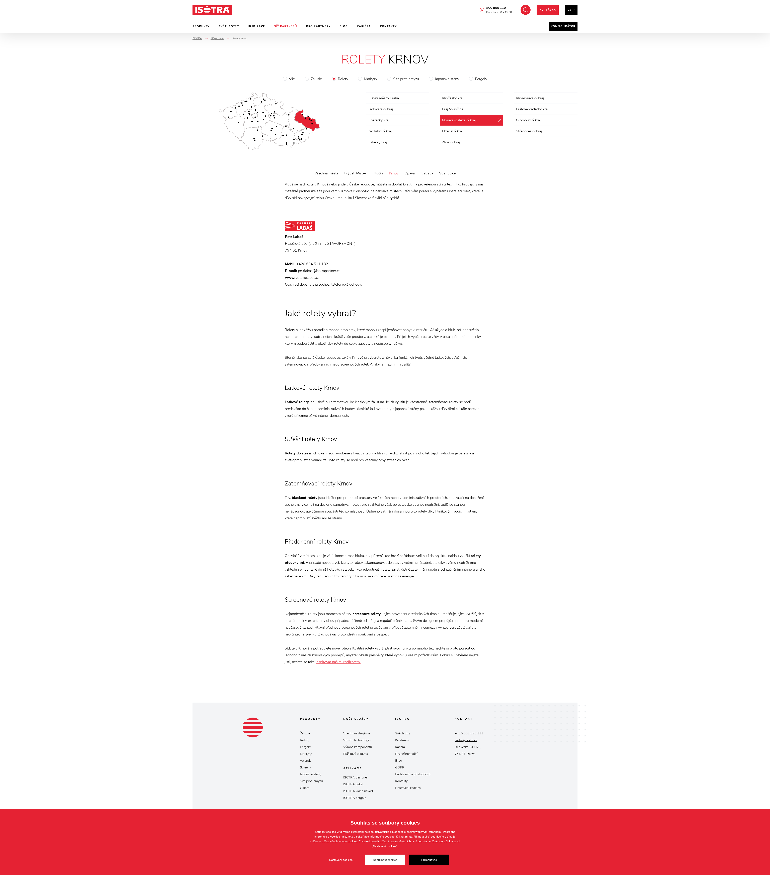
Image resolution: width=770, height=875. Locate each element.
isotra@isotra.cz (466, 740)
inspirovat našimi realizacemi (338, 662)
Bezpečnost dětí (406, 754)
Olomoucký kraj (528, 120)
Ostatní (305, 788)
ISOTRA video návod (358, 791)
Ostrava (427, 173)
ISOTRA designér (355, 777)
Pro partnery (318, 26)
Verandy (305, 760)
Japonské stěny (447, 79)
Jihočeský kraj (452, 98)
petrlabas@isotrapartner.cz (319, 270)
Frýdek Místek (355, 173)
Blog (343, 26)
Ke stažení (402, 740)
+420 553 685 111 (469, 733)
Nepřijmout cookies (385, 859)
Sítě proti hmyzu (406, 79)
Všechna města (326, 173)
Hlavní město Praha (383, 98)
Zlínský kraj (451, 142)
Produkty (201, 26)
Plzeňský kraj (452, 131)
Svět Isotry (402, 733)
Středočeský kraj (529, 131)
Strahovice (447, 173)
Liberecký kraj (378, 120)
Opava (409, 173)
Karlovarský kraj (380, 109)
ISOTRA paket (353, 784)
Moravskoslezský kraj (459, 120)
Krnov (393, 173)
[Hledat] (526, 10)
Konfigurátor (563, 26)
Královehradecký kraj (532, 109)
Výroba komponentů (357, 747)
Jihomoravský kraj (530, 98)
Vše (292, 79)
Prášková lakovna (355, 754)
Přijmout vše (429, 859)
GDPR (399, 767)
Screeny (305, 767)
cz (569, 10)
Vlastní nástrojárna (356, 733)
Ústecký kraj (377, 142)
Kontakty (388, 26)
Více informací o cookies (378, 836)
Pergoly (481, 79)
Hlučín (378, 173)
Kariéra (364, 26)
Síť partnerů (285, 26)
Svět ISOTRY (229, 26)
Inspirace (256, 26)
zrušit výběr (499, 120)
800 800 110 (496, 8)
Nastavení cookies (408, 788)
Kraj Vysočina (452, 109)
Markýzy (370, 79)
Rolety (343, 79)
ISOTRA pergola (354, 798)
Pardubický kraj (380, 131)
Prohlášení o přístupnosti (413, 774)
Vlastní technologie (357, 740)
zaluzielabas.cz (307, 277)
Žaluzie (316, 79)
